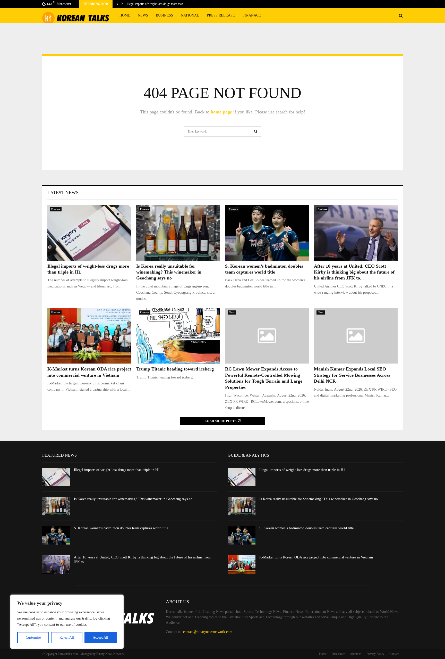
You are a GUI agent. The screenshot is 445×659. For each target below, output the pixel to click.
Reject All (66, 637)
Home (124, 15)
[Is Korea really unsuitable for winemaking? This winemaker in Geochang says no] (178, 233)
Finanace (252, 15)
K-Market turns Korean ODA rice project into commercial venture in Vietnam (316, 557)
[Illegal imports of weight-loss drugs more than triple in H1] (89, 233)
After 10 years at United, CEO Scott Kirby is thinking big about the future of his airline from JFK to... (354, 272)
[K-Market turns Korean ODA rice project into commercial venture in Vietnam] (89, 336)
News (143, 15)
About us (355, 654)
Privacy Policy (375, 654)
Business (164, 15)
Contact (394, 654)
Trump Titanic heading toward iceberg (175, 369)
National (190, 15)
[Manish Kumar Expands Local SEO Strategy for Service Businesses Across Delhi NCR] (356, 336)
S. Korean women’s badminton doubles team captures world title (121, 528)
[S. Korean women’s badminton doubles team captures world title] (267, 233)
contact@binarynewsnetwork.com (207, 632)
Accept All (100, 637)
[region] (67, 622)
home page (221, 111)
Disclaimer (338, 654)
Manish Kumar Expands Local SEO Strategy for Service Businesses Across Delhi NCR (352, 375)
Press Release (221, 15)
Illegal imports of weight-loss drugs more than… (156, 4)
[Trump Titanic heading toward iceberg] (178, 336)
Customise (33, 637)
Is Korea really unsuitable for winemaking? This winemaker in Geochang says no (168, 272)
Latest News (63, 192)
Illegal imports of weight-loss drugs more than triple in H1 (117, 470)
